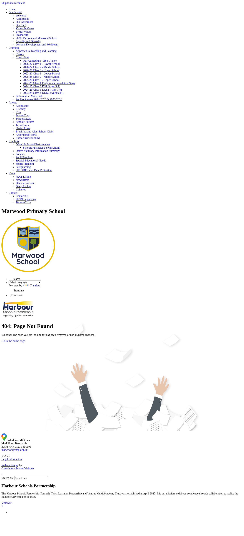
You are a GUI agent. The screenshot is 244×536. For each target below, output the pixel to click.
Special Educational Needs (31, 160)
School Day (22, 115)
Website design (9, 465)
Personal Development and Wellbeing (37, 44)
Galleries (21, 189)
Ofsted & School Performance (33, 144)
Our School (15, 12)
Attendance (22, 105)
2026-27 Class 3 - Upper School (41, 70)
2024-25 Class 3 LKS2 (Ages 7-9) (42, 89)
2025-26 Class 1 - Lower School (41, 73)
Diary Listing (23, 186)
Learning (14, 47)
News (12, 173)
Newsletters (22, 179)
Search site (7, 477)
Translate (35, 285)
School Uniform (25, 121)
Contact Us (22, 195)
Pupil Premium (24, 157)
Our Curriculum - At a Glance (40, 60)
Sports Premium (25, 163)
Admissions (22, 18)
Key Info (14, 141)
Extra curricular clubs (28, 137)
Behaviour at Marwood (29, 96)
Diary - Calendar (25, 183)
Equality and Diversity (28, 41)
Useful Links (23, 128)
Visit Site (6, 502)
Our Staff (21, 25)
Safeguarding (23, 166)
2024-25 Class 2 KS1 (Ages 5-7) (41, 86)
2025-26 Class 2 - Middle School (41, 76)
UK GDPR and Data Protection (34, 170)
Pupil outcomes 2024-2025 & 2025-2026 (39, 99)
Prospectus (22, 34)
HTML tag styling (26, 199)
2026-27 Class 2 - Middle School (41, 67)
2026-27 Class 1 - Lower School (41, 63)
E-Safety (21, 108)
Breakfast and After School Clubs (35, 131)
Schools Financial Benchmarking (41, 147)
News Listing (23, 176)
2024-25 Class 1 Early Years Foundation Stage (49, 83)
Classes (20, 54)
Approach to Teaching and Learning (36, 50)
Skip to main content (13, 2)
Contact (13, 192)
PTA (18, 112)
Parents (13, 102)
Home (12, 9)
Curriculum (22, 57)
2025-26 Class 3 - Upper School (41, 79)
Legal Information (11, 459)
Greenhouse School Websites (17, 468)
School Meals (23, 118)
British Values (23, 31)
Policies (20, 154)
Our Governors (24, 21)
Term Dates (22, 125)
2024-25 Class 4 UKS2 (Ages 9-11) (43, 92)
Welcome (21, 15)
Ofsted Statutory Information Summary (38, 150)
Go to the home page (13, 340)
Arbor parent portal (26, 134)
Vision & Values (25, 28)
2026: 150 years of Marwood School (36, 38)
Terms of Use (23, 202)
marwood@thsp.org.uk (14, 449)
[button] (11, 289)
